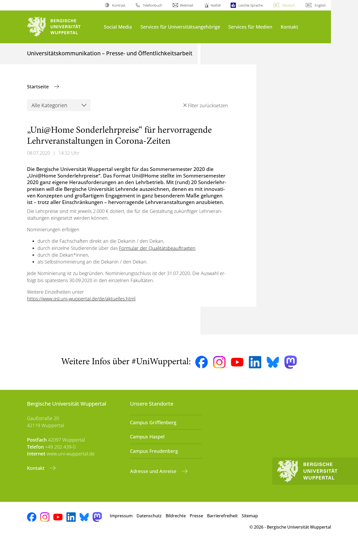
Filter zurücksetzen (208, 105)
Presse (196, 516)
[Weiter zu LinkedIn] (255, 362)
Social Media (118, 26)
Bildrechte (176, 516)
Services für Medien (250, 26)
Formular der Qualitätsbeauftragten (157, 248)
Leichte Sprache (250, 5)
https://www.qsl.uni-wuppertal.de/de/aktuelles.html (81, 298)
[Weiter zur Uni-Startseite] (63, 27)
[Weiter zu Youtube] (237, 362)
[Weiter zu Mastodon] (290, 362)
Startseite (38, 86)
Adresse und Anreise (154, 471)
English (320, 5)
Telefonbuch (152, 5)
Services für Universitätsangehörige (180, 26)
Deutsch (289, 5)
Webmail (186, 5)
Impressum (121, 516)
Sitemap (250, 516)
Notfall (216, 5)
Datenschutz (149, 516)
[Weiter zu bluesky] (273, 362)
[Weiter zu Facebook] (201, 362)
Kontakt (289, 26)
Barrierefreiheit (222, 516)
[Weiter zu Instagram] (219, 362)
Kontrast (118, 5)
